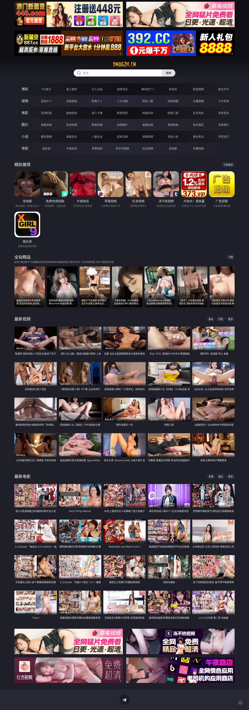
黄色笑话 (198, 136)
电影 (25, 113)
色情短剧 (198, 148)
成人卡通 (97, 113)
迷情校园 (147, 136)
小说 (25, 136)
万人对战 (97, 89)
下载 (230, 257)
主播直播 (198, 101)
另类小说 (173, 136)
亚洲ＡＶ (46, 101)
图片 (25, 124)
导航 (25, 148)
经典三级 (173, 113)
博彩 (25, 89)
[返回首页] (240, 702)
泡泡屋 (173, 148)
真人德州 (71, 89)
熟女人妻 (147, 101)
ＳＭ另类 (223, 101)
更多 (230, 319)
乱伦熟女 (198, 113)
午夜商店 (71, 148)
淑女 (220, 476)
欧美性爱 (122, 113)
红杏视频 (147, 148)
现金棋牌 (198, 89)
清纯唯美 (173, 125)
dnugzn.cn (124, 64)
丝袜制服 (173, 101)
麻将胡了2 (147, 89)
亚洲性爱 (46, 113)
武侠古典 (122, 136)
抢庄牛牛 (223, 89)
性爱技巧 (223, 136)
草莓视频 (97, 148)
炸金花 (173, 89)
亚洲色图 (71, 125)
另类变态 (223, 113)
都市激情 (46, 136)
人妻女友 (97, 136)
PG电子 (46, 89)
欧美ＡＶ (97, 101)
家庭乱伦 (71, 136)
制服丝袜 (147, 113)
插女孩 (46, 148)
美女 (211, 319)
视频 (25, 101)
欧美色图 (97, 125)
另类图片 (223, 125)
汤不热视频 (122, 148)
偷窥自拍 (46, 125)
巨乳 (220, 319)
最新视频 (22, 319)
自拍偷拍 (71, 101)
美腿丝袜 (147, 125)
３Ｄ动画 (122, 101)
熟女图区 (198, 125)
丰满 (211, 476)
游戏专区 (122, 89)
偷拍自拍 (71, 113)
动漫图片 (122, 125)
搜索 (168, 73)
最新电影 (22, 476)
